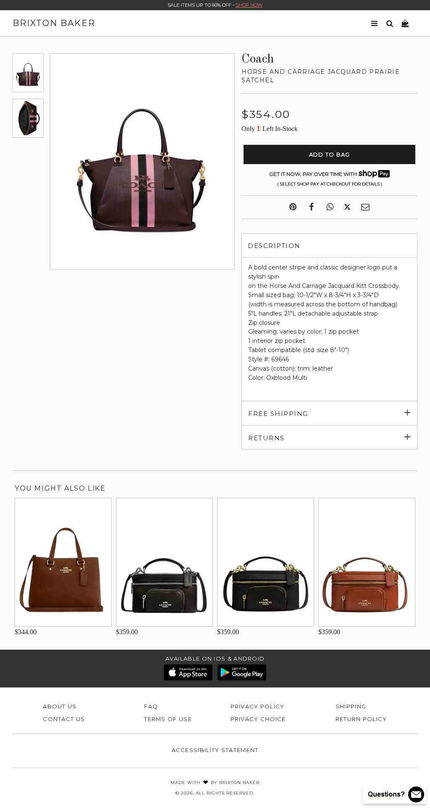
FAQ (151, 706)
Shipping (351, 706)
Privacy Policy (258, 706)
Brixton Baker (54, 23)
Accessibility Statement (215, 750)
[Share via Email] (365, 207)
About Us (59, 706)
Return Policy (361, 719)
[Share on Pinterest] (293, 207)
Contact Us (64, 719)
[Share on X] (347, 207)
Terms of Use (168, 719)
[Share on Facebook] (311, 207)
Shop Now (249, 5)
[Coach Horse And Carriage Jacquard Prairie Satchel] (28, 73)
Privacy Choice (258, 719)
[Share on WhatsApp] (330, 207)
